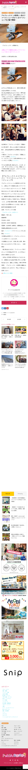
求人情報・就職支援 (5, 734)
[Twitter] (16, 303)
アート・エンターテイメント (7, 738)
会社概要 (16, 762)
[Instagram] (14, 303)
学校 (2, 725)
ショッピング (11, 12)
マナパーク (16, 743)
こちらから (7, 233)
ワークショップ (17, 12)
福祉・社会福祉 (17, 740)
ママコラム (20, 493)
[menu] (26, 2)
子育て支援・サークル (5, 731)
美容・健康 (3, 727)
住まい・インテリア (18, 731)
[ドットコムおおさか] (9, 2)
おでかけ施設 (4, 729)
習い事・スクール (17, 729)
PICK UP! (8, 493)
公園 (2, 736)
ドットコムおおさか (11, 312)
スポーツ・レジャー (18, 734)
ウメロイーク (8, 230)
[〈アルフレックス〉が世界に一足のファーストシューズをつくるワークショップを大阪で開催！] (20, 319)
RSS (17, 760)
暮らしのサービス (5, 740)
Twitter (10, 760)
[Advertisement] (14, 429)
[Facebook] (12, 303)
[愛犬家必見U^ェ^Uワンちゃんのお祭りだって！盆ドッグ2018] (7, 319)
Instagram (15, 760)
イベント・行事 (4, 12)
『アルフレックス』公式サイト (9, 212)
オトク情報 (3, 733)
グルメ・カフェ (17, 725)
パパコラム (3, 743)
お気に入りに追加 (7, 273)
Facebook (12, 760)
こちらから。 (13, 156)
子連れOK (23, 12)
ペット (2, 742)
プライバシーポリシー (8, 762)
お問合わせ (21, 762)
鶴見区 (4, 314)
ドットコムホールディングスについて (9, 745)
